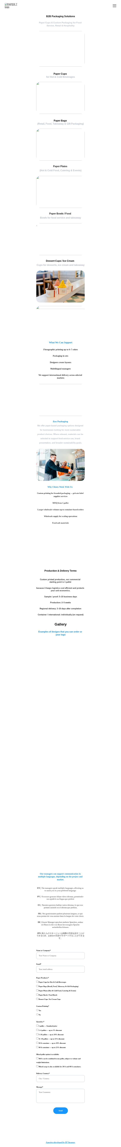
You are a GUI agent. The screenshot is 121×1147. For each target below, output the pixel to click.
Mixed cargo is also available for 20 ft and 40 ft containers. (59, 1066)
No (39, 1015)
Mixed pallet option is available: (47, 1054)
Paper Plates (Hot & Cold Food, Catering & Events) (57, 991)
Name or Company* (43, 950)
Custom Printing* (42, 1006)
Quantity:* (40, 1022)
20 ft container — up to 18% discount (52, 1043)
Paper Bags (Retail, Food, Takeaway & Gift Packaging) (58, 986)
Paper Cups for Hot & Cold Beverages (52, 982)
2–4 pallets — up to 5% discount (50, 1030)
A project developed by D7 (57, 1142)
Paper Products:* (42, 978)
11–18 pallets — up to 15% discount (51, 1039)
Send (61, 1110)
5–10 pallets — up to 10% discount (51, 1034)
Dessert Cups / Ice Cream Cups (49, 999)
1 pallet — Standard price (47, 1026)
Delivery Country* (43, 1073)
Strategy (71, 1142)
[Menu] (114, 5)
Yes (39, 1010)
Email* (38, 964)
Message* (39, 1087)
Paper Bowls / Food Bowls (47, 995)
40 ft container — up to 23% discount (52, 1047)
